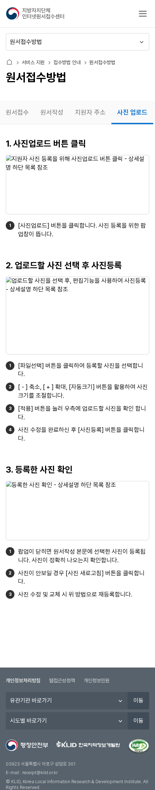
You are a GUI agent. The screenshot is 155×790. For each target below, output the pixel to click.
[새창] (138, 746)
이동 (138, 700)
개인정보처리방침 (23, 680)
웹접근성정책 (62, 680)
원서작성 (51, 112)
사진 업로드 (132, 112)
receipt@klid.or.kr (40, 772)
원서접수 (17, 112)
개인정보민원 (97, 680)
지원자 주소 (90, 112)
